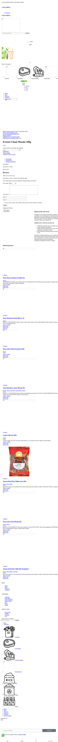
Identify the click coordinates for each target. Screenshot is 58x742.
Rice (6, 602)
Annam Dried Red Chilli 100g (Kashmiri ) (16, 569)
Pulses (6, 603)
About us (7, 588)
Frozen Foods (8, 601)
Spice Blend (19, 390)
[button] (5, 397)
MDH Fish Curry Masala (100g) (11, 138)
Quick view (5, 287)
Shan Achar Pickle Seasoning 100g (13, 349)
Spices (12, 131)
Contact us (7, 590)
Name (5, 197)
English (9, 99)
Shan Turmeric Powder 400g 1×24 (13, 318)
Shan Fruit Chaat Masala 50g (12, 521)
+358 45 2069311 (6, 7)
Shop (6, 587)
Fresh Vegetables (9, 599)
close (2, 719)
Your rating (6, 183)
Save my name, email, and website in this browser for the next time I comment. (23, 202)
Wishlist (7, 613)
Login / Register (7, 715)
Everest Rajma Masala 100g (10, 134)
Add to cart (5, 151)
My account (7, 612)
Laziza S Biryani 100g (10, 435)
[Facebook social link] (2, 6)
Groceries (8, 131)
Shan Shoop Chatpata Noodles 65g (14, 278)
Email (5, 199)
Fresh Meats (8, 598)
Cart (6, 616)
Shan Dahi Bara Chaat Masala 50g (14, 388)
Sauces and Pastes (11, 390)
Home (4, 131)
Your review (6, 194)
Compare (7, 615)
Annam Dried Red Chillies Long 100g (14, 481)
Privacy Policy (22, 734)
